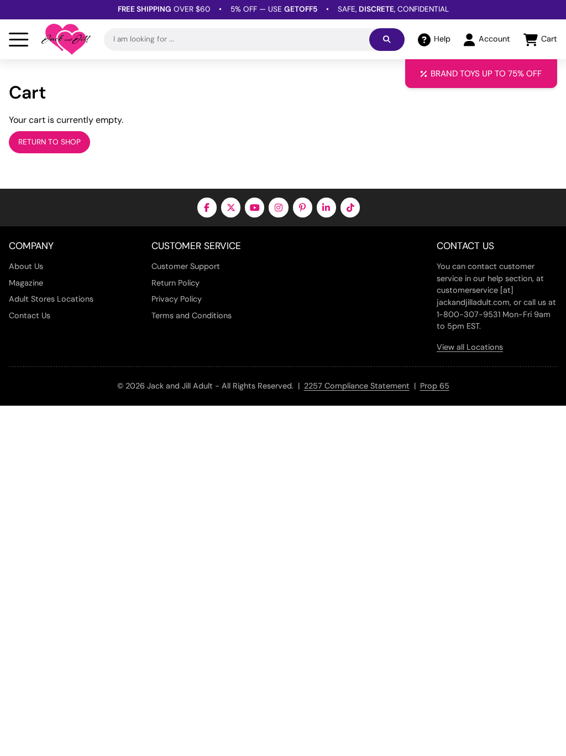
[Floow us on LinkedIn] (326, 207)
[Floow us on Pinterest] (302, 207)
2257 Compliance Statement (357, 386)
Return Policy (175, 283)
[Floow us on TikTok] (350, 207)
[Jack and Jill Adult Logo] (66, 39)
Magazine (26, 283)
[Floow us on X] (230, 207)
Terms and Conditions (191, 315)
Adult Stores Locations (51, 299)
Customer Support (185, 266)
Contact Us (29, 315)
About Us (26, 266)
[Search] (387, 39)
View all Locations (470, 347)
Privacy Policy (176, 299)
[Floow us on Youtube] (254, 207)
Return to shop (49, 142)
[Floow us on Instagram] (278, 207)
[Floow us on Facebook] (207, 207)
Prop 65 (434, 386)
